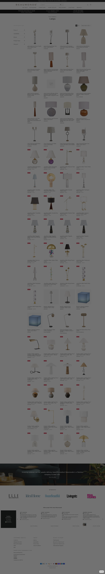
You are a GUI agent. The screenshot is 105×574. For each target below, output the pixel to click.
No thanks (42, 293)
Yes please (41, 290)
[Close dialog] (72, 273)
